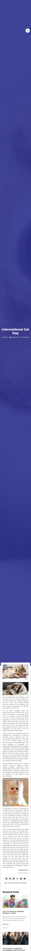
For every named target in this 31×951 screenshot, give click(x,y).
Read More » (6, 924)
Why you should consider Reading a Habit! (13, 912)
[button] (6, 878)
